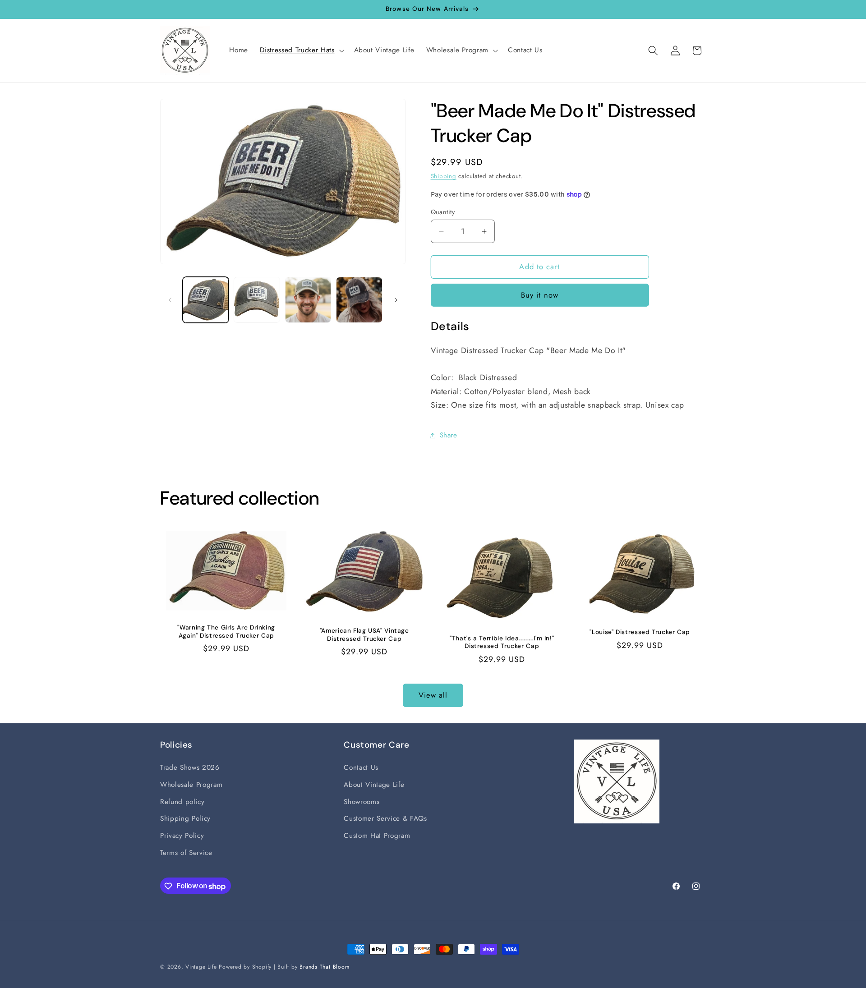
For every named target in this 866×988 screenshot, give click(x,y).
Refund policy (182, 802)
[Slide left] (170, 300)
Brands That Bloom (324, 967)
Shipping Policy (185, 819)
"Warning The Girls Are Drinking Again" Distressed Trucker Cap (226, 632)
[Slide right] (396, 300)
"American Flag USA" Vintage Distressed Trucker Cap (364, 635)
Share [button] (448, 435)
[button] (301, 50)
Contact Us (361, 768)
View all (433, 694)
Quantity (443, 211)
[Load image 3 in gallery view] (308, 300)
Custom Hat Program (377, 836)
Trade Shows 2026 (190, 768)
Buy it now (539, 295)
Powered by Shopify (245, 967)
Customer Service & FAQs (385, 819)
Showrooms (361, 802)
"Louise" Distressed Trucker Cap (640, 632)
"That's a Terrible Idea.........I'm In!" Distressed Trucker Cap (502, 642)
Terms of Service (186, 853)
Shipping (443, 176)
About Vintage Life (374, 785)
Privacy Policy (182, 836)
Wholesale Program (191, 785)
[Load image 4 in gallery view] (359, 300)
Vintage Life (200, 967)
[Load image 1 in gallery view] (206, 300)
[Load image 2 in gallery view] (257, 300)
